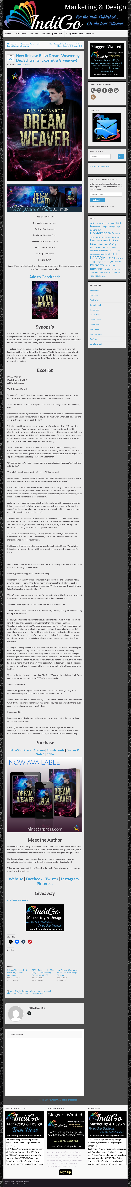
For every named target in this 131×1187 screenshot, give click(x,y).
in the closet (113, 251)
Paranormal (97, 265)
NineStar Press (20, 750)
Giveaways (26, 64)
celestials (14, 991)
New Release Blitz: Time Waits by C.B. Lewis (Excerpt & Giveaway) (23, 45)
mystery (108, 262)
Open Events (95, 319)
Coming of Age (113, 226)
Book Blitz (18, 64)
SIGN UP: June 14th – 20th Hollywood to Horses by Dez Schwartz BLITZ (43, 972)
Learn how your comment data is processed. (58, 1099)
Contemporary (102, 233)
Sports (101, 272)
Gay (113, 244)
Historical (93, 247)
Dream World (29, 991)
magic (28, 993)
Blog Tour (94, 295)
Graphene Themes (23, 1184)
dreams (39, 991)
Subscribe (97, 200)
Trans (105, 273)
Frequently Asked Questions (80, 33)
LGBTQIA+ (98, 258)
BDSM (118, 223)
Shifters (117, 269)
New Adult (116, 261)
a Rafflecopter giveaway (18, 900)
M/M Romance (19, 993)
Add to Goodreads (44, 276)
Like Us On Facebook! (100, 166)
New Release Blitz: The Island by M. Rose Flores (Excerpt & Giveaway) (66, 45)
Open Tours (95, 324)
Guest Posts (95, 315)
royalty (107, 269)
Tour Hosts (20, 33)
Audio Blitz (94, 290)
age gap (111, 223)
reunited (113, 265)
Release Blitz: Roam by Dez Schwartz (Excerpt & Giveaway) (18, 972)
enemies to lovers (101, 237)
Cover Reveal (95, 305)
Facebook (34, 879)
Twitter (51, 879)
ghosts (10, 993)
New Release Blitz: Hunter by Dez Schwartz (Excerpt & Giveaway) (68, 972)
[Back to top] (125, 1181)
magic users (101, 262)
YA (105, 276)
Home (8, 33)
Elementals (47, 991)
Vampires (94, 276)
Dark (116, 234)
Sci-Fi (112, 269)
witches (43, 993)
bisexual (95, 226)
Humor (100, 247)
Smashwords (55, 750)
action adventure (98, 223)
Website (16, 879)
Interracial (103, 250)
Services (34, 33)
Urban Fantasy (114, 272)
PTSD (108, 265)
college (104, 227)
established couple (113, 237)
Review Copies (96, 334)
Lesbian (104, 254)
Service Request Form (52, 33)
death (21, 991)
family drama (99, 240)
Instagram (70, 879)
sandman (35, 993)
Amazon (39, 750)
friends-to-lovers (100, 244)
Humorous (107, 247)
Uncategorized (96, 344)
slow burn (94, 272)
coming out (95, 229)
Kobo (50, 754)
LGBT (113, 254)
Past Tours (94, 329)
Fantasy (113, 240)
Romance (96, 269)
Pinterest (45, 883)
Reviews (93, 339)
